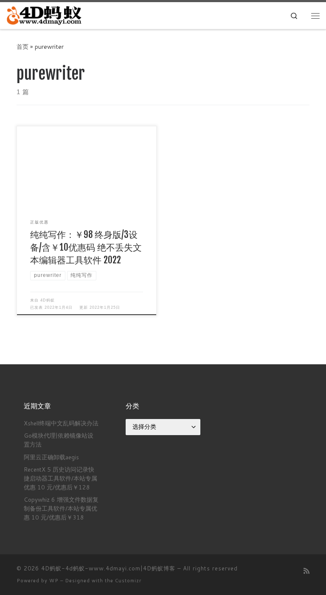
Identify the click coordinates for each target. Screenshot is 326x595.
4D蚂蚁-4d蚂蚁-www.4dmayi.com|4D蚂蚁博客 (108, 568)
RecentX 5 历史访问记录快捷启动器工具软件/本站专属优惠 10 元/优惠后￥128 (60, 478)
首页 (22, 46)
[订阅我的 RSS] (306, 570)
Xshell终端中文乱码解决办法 (61, 423)
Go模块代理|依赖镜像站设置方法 (58, 439)
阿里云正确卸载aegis (51, 457)
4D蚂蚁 (47, 300)
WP (54, 580)
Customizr (128, 580)
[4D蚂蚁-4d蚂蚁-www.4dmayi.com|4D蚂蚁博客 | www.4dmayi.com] (44, 15)
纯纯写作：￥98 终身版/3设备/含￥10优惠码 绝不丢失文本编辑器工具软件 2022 (86, 247)
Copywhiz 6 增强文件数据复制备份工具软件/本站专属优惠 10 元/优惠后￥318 (61, 508)
